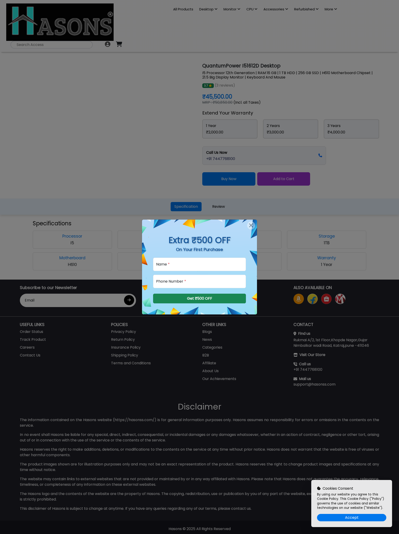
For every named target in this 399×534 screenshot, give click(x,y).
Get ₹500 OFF (199, 298)
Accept (352, 517)
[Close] (251, 225)
